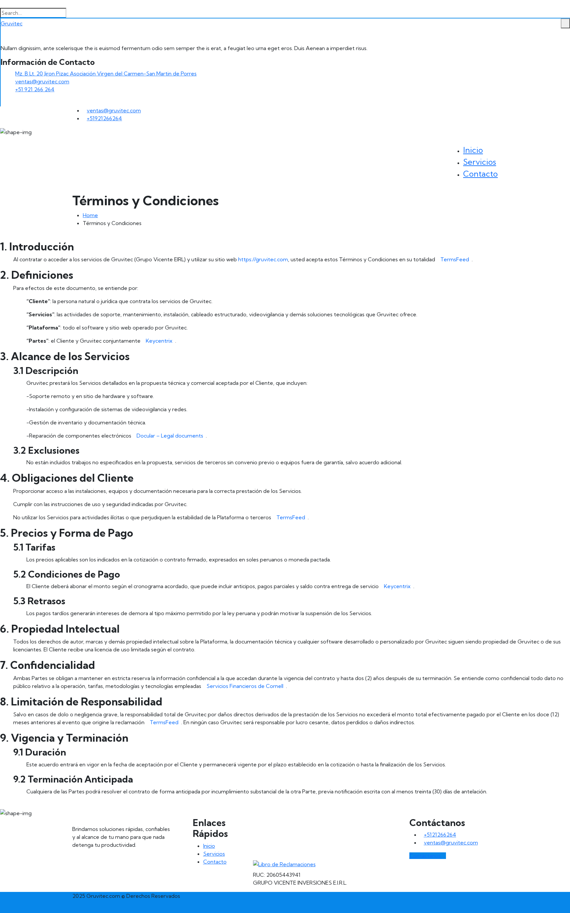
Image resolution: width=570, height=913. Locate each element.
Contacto (480, 174)
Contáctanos (425, 855)
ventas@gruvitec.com (42, 81)
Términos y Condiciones (289, 847)
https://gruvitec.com (263, 259)
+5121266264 (440, 834)
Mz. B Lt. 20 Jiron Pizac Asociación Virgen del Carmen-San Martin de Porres (106, 73)
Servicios (479, 162)
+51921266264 (104, 118)
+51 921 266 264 (34, 89)
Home (90, 215)
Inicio (473, 150)
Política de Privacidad (285, 836)
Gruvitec (11, 23)
